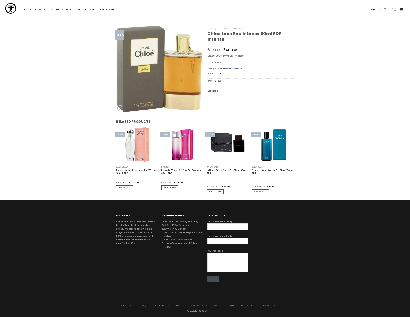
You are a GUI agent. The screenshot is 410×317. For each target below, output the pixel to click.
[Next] (293, 163)
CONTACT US (107, 9)
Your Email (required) (219, 236)
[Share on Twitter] (208, 92)
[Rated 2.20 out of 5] (213, 182)
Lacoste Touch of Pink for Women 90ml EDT (181, 171)
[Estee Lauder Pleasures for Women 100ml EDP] (137, 144)
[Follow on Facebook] (392, 9)
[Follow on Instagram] (395, 9)
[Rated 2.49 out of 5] (258, 182)
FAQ (144, 305)
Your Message (215, 250)
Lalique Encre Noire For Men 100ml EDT (226, 171)
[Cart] (401, 9)
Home (210, 28)
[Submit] (384, 9)
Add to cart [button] (125, 187)
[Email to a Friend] (211, 92)
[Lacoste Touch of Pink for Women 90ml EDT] (182, 144)
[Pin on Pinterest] (214, 92)
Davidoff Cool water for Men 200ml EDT (272, 171)
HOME (27, 9)
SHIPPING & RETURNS (168, 305)
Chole (218, 73)
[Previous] (116, 163)
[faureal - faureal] (13, 9)
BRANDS (89, 9)
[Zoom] (120, 108)
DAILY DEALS (64, 9)
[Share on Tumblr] (217, 92)
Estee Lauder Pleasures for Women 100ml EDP (136, 171)
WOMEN (238, 28)
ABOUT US (127, 305)
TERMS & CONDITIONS (239, 305)
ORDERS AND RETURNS (203, 305)
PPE (78, 9)
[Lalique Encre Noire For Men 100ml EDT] (228, 141)
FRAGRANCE (42, 9)
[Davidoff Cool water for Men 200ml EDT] (273, 144)
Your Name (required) (219, 221)
